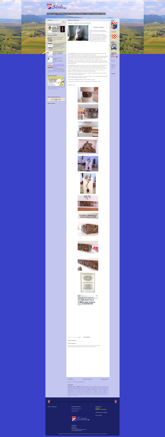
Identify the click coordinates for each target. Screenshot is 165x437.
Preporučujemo (104, 394)
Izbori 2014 (75, 395)
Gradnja (69, 393)
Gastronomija (70, 395)
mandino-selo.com (75, 409)
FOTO (68, 13)
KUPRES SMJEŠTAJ (95, 13)
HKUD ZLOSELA (74, 13)
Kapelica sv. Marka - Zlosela (100, 390)
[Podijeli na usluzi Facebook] (87, 337)
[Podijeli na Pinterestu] (89, 337)
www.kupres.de (75, 411)
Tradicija (75, 389)
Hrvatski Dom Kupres (86, 390)
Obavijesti (88, 388)
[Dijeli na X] (86, 337)
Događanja (75, 393)
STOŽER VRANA (112, 67)
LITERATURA (88, 13)
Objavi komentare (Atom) (79, 381)
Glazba (69, 394)
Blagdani (69, 389)
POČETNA (49, 13)
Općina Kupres (80, 388)
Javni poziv (81, 389)
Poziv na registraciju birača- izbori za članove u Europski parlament (58, 65)
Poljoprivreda (70, 391)
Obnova (80, 393)
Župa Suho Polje (95, 386)
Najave (86, 386)
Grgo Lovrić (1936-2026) (58, 37)
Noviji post (70, 379)
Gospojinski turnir (82, 394)
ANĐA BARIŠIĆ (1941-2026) (59, 51)
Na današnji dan (71, 390)
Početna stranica (87, 379)
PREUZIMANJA (81, 13)
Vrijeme (104, 389)
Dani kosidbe (103, 391)
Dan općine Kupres (96, 394)
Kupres (70, 386)
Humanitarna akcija (79, 391)
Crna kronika (89, 394)
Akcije (78, 390)
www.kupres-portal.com (76, 408)
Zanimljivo (72, 388)
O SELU (54, 13)
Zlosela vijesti (105, 386)
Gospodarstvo (74, 394)
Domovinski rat (102, 388)
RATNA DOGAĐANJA (61, 13)
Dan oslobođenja (104, 393)
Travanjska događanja (90, 389)
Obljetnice (88, 391)
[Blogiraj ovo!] (85, 337)
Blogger (105, 433)
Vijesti (78, 386)
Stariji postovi (104, 379)
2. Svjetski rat (95, 391)
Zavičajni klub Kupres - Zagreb (89, 393)
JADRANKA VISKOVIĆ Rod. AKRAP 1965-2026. (58, 44)
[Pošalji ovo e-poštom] (84, 337)
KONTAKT (103, 13)
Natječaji (95, 388)
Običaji (98, 393)
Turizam (99, 389)
